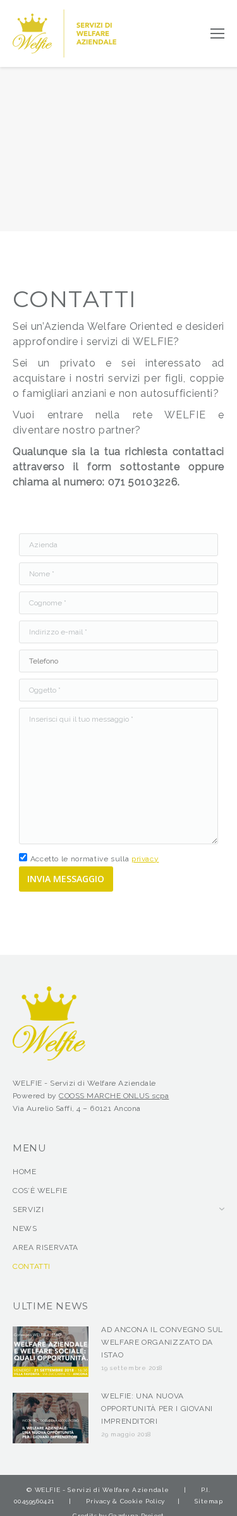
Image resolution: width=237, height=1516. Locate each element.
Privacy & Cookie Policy (125, 1501)
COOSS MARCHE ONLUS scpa (114, 1095)
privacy (145, 858)
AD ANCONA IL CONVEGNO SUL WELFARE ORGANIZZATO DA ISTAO (162, 1342)
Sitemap (208, 1501)
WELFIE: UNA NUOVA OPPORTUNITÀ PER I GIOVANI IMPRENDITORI (157, 1409)
